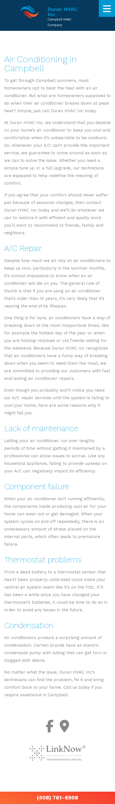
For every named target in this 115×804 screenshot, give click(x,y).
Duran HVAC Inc (62, 11)
